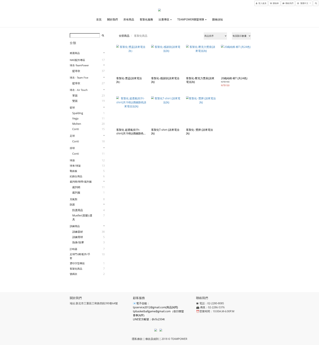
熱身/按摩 (78, 242)
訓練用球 (77, 237)
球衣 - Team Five (79, 77)
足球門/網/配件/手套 (80, 256)
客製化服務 (146, 19)
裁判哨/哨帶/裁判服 (81, 181)
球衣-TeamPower (79, 65)
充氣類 (73, 199)
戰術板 (73, 171)
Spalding (77, 113)
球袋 (72, 160)
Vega (75, 118)
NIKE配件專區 (77, 60)
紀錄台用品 (76, 176)
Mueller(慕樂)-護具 (82, 217)
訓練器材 (77, 232)
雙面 (75, 101)
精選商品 (75, 53)
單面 (75, 95)
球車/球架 (75, 165)
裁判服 (76, 192)
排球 (72, 148)
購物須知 (217, 19)
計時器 (73, 249)
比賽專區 (164, 19)
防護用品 (77, 210)
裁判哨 (76, 187)
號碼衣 (73, 274)
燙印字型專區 (77, 263)
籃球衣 (76, 71)
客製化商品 (76, 268)
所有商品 (128, 19)
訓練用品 (75, 226)
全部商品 (124, 36)
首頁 (99, 19)
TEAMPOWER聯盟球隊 (191, 19)
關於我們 (112, 19)
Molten (76, 124)
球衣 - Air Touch (79, 90)
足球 (72, 135)
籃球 (72, 107)
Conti (75, 129)
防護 (72, 204)
